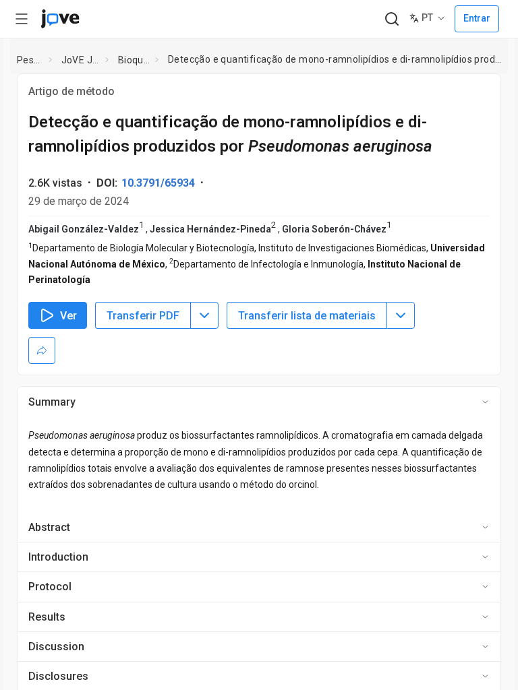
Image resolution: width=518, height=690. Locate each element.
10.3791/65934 (158, 183)
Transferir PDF (143, 315)
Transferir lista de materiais (307, 315)
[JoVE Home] (60, 18)
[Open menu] (21, 19)
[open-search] (391, 19)
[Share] (41, 350)
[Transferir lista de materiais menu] (400, 315)
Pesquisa (30, 60)
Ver (68, 315)
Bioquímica (134, 60)
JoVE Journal (80, 60)
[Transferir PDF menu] (204, 315)
